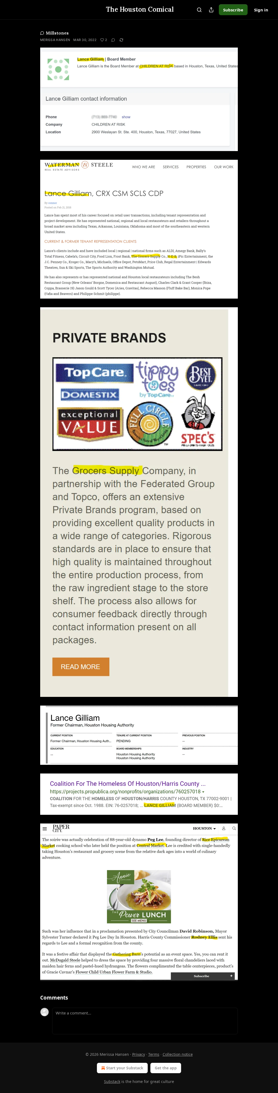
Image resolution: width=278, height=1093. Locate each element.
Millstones (57, 33)
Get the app (166, 1067)
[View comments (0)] (113, 40)
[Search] (199, 9)
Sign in (261, 9)
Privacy (138, 1054)
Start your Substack (124, 1067)
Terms (153, 1054)
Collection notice (178, 1054)
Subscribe (233, 9)
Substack (112, 1081)
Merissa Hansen (55, 40)
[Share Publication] (211, 9)
